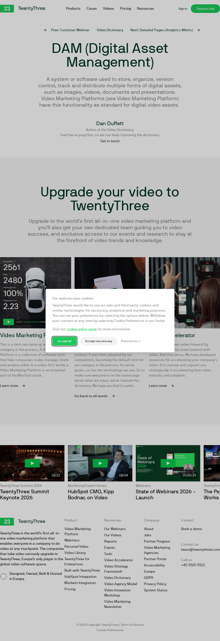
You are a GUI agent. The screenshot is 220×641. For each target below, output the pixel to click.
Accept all (64, 341)
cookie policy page (82, 329)
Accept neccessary (98, 341)
